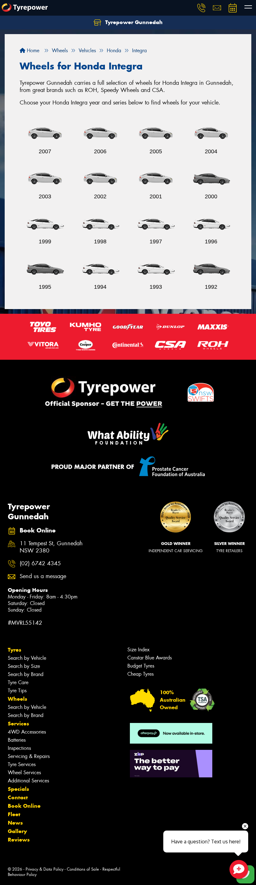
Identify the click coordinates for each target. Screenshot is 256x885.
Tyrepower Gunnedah (133, 22)
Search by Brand (25, 674)
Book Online (24, 805)
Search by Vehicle (27, 658)
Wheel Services (24, 772)
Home (32, 50)
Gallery (17, 831)
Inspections (19, 748)
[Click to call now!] (201, 8)
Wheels (17, 698)
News (15, 822)
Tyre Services (22, 764)
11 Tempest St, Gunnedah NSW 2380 (51, 547)
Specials (18, 789)
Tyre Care (18, 682)
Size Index (138, 649)
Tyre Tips (17, 690)
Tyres (14, 649)
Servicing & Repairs (29, 756)
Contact (18, 797)
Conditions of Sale (83, 869)
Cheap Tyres (140, 674)
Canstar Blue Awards (149, 657)
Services (18, 723)
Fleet (14, 814)
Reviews (19, 839)
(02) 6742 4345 (40, 563)
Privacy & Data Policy (44, 869)
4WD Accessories (27, 732)
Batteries (17, 740)
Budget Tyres (140, 666)
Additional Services (28, 780)
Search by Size (24, 666)
